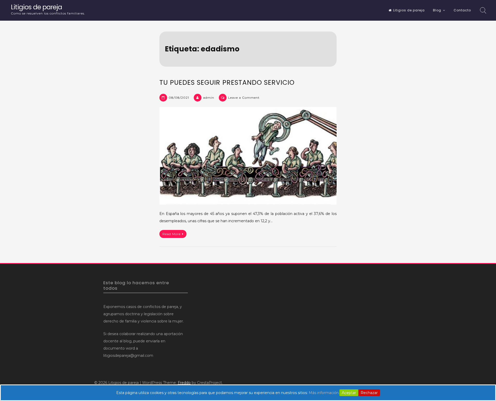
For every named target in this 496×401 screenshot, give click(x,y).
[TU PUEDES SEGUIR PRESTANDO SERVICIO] (248, 156)
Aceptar (349, 392)
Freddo (184, 382)
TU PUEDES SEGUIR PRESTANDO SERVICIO (227, 82)
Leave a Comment (244, 97)
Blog (437, 10)
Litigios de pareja (36, 7)
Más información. (324, 392)
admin (208, 97)
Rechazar (369, 392)
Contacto (462, 10)
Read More (171, 234)
